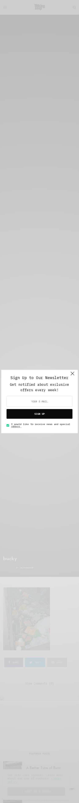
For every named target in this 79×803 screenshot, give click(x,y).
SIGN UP (39, 413)
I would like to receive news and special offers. (40, 425)
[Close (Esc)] (72, 375)
